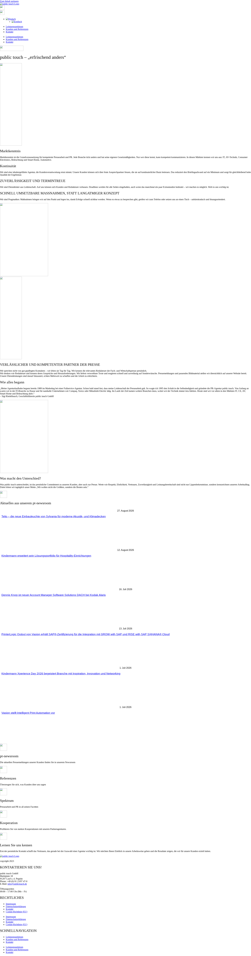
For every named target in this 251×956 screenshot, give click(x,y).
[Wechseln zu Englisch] (17, 21)
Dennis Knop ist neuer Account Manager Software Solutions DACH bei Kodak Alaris (53, 594)
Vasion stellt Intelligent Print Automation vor (28, 712)
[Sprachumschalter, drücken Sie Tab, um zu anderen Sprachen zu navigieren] (11, 19)
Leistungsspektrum (14, 26)
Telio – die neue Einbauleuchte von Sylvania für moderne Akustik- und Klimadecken (53, 516)
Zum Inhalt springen (9, 1)
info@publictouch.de (17, 884)
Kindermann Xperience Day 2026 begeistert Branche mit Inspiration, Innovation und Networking (60, 673)
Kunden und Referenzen (17, 29)
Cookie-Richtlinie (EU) (16, 911)
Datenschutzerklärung (16, 906)
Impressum (11, 904)
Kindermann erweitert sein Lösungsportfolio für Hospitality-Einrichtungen (46, 555)
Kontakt (9, 32)
